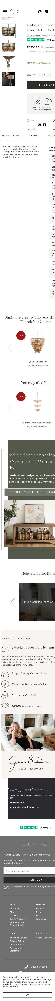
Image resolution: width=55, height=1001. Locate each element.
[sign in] (39, 11)
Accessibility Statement (16, 949)
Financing (41, 919)
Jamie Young (33, 35)
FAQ (38, 915)
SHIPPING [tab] (33, 135)
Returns (40, 912)
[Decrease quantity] (40, 75)
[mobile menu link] (4, 12)
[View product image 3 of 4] (9, 63)
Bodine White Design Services (18, 924)
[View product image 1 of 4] (9, 31)
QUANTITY (31, 75)
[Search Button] (18, 12)
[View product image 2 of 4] (9, 47)
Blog (12, 912)
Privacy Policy (17, 941)
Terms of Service (18, 937)
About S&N (15, 908)
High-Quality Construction (37, 108)
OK (27, 995)
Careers (14, 915)
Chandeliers (5, 19)
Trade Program (17, 919)
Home (3, 17)
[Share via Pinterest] (39, 125)
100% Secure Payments (48, 108)
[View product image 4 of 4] (9, 79)
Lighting (11, 17)
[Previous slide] (10, 348)
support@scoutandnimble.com (24, 807)
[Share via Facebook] (44, 125)
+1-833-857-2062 (17, 802)
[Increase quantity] (49, 75)
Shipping (40, 908)
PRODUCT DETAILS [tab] (10, 135)
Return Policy (17, 944)
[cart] (46, 12)
